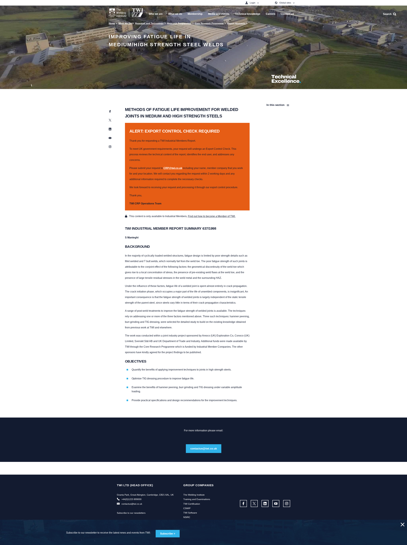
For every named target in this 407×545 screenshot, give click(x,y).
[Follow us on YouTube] (275, 503)
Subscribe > (167, 533)
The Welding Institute (194, 495)
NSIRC (186, 517)
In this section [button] (275, 104)
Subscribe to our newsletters (131, 513)
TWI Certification (191, 504)
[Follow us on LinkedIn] (265, 503)
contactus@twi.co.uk (203, 448)
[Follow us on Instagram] (286, 503)
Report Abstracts (236, 23)
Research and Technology (149, 23)
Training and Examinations (196, 499)
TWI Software (190, 512)
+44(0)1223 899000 (131, 499)
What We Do (125, 23)
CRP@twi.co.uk (172, 168)
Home (112, 23)
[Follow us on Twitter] (254, 503)
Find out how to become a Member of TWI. (211, 216)
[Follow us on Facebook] (243, 503)
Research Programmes (179, 23)
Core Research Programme (209, 23)
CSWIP (186, 508)
